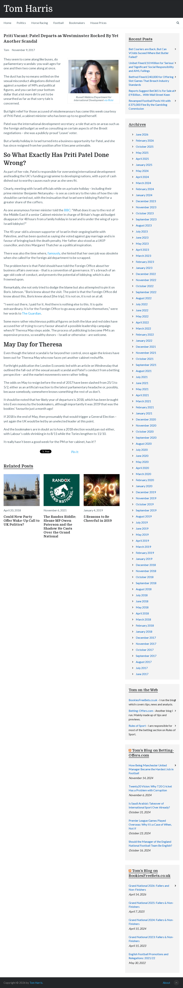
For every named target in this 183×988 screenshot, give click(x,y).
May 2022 (142, 316)
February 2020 (145, 480)
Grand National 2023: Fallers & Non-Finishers (151, 939)
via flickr (108, 100)
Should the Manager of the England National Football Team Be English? (150, 843)
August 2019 (144, 516)
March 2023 (143, 255)
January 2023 (144, 267)
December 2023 (146, 201)
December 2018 (146, 564)
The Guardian (31, 313)
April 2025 (142, 158)
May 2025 (142, 152)
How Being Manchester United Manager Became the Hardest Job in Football (151, 769)
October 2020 (145, 431)
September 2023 (146, 219)
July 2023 (142, 231)
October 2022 (145, 286)
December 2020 (146, 419)
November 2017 (146, 643)
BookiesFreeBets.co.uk (143, 700)
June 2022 (142, 310)
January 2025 (144, 164)
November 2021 (146, 352)
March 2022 (143, 328)
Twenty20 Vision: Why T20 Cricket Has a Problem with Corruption (150, 788)
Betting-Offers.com (141, 710)
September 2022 (146, 292)
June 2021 (142, 383)
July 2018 (142, 595)
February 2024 (145, 189)
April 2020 (142, 467)
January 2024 (144, 195)
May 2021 (142, 389)
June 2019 (142, 528)
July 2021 (142, 377)
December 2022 (146, 273)
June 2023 (142, 237)
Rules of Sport (137, 725)
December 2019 (146, 492)
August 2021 (144, 370)
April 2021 (142, 395)
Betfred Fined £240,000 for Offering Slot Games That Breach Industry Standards (151, 80)
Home (7, 22)
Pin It (74, 452)
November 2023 (146, 207)
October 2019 (145, 504)
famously (54, 253)
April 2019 (142, 540)
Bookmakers (77, 22)
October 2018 (145, 577)
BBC (67, 210)
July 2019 (142, 522)
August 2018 (144, 589)
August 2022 (144, 298)
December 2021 (146, 346)
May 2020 (142, 461)
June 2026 (142, 134)
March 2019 (143, 546)
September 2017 (146, 655)
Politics (21, 22)
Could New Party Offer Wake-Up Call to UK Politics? (21, 520)
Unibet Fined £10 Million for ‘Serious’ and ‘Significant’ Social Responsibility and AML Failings (151, 66)
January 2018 (144, 631)
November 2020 (146, 425)
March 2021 (143, 401)
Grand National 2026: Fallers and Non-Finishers (149, 887)
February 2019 (145, 552)
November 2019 (146, 498)
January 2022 (144, 340)
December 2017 (146, 637)
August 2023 (144, 225)
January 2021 (144, 413)
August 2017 (144, 661)
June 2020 (142, 455)
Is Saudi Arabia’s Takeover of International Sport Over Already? (149, 805)
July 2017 (142, 668)
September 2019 (146, 510)
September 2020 (146, 437)
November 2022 (146, 280)
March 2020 (143, 474)
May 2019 (142, 534)
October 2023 (145, 213)
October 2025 (145, 146)
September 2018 (146, 583)
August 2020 (144, 443)
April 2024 (142, 176)
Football (58, 22)
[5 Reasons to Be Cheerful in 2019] (102, 490)
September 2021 (146, 364)
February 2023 (145, 261)
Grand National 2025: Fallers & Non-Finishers (151, 904)
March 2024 (143, 183)
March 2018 (143, 619)
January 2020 (144, 486)
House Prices (98, 22)
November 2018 (146, 571)
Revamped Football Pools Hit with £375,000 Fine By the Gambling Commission (150, 104)
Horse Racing (39, 22)
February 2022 (145, 334)
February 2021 (145, 407)
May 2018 (142, 607)
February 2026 (145, 140)
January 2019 (144, 558)
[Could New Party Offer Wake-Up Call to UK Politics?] (21, 490)
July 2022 (142, 304)
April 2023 (142, 249)
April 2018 (142, 613)
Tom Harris (28, 9)
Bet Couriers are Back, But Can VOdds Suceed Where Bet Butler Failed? (149, 52)
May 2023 (142, 243)
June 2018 (142, 601)
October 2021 (145, 358)
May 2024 (142, 170)
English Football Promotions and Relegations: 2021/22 (148, 956)
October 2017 (145, 649)
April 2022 (142, 322)
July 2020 (142, 449)
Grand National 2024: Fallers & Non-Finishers (151, 921)
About (166, 982)
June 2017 (142, 674)
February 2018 (145, 625)
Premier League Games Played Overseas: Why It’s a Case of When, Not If (150, 824)
